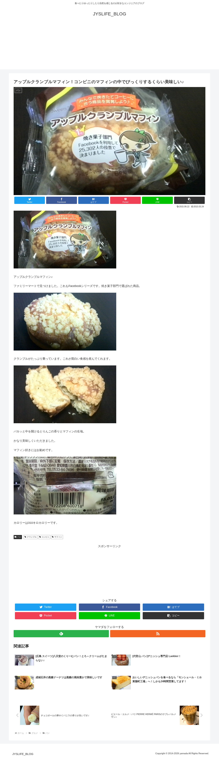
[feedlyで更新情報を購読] (61, 633)
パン (19, 537)
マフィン (58, 537)
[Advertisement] (109, 46)
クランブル (32, 537)
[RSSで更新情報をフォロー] (157, 633)
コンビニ (45, 537)
